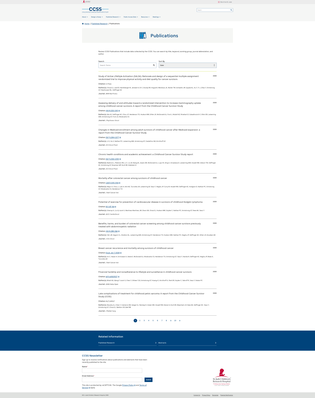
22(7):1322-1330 (112, 159)
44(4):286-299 (112, 231)
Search (101, 61)
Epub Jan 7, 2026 (113, 253)
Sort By (162, 61)
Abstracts (162, 343)
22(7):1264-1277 (112, 137)
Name (85, 366)
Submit (148, 380)
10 (175, 320)
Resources (144, 17)
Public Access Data (130, 17)
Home (86, 24)
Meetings (156, 17)
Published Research (112, 17)
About (84, 17)
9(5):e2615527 (111, 276)
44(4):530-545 (112, 110)
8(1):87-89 (110, 206)
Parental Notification (226, 395)
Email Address (88, 376)
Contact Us (197, 395)
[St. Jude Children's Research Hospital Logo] (86, 2)
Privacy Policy (128, 385)
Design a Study (96, 17)
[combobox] (127, 65)
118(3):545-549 (112, 183)
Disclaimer (215, 395)
